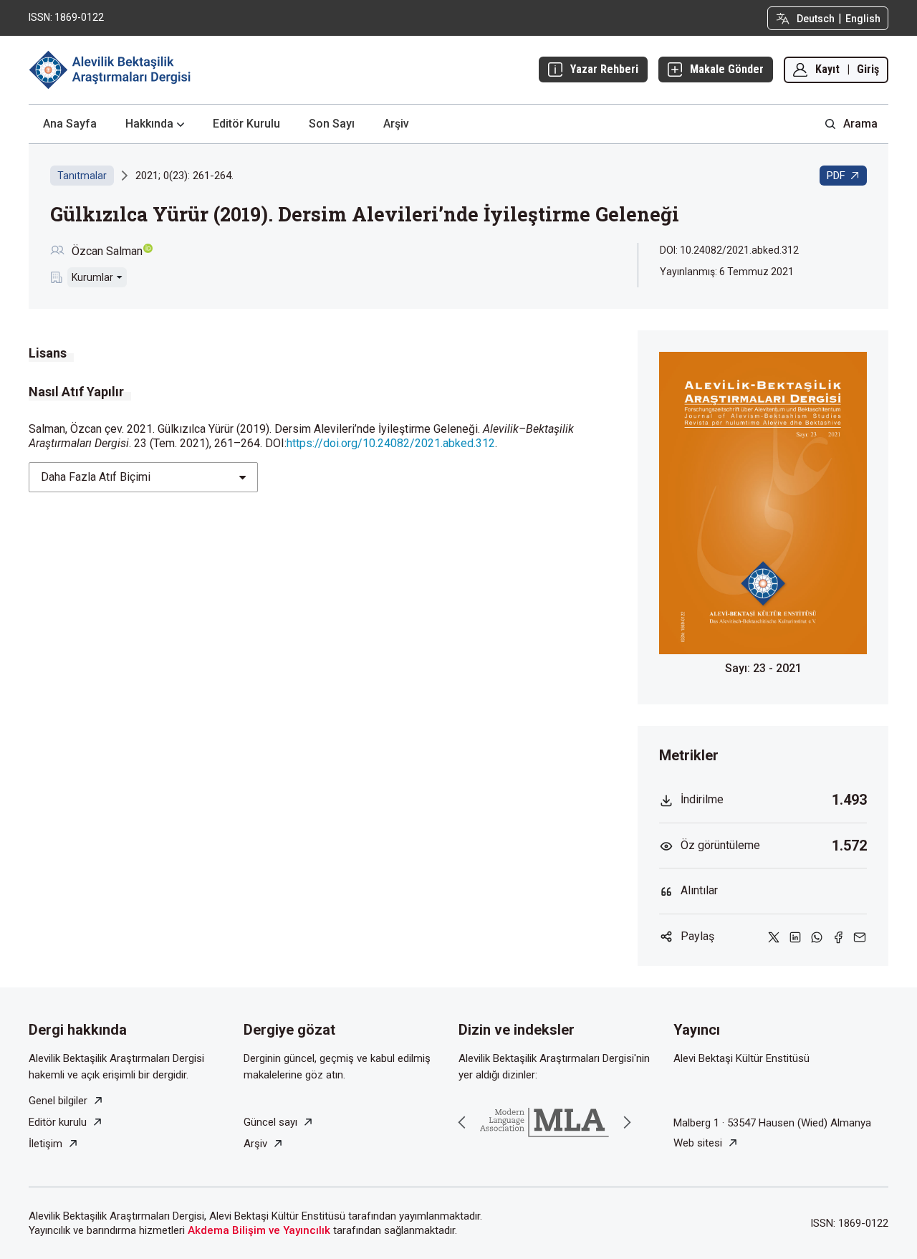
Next (627, 1122)
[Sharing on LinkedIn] (795, 937)
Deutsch (816, 18)
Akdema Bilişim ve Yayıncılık (259, 1230)
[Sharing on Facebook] (838, 937)
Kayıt (827, 69)
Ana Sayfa (70, 123)
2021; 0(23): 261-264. (184, 175)
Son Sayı (332, 123)
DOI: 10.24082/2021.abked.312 (729, 250)
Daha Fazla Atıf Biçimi (95, 477)
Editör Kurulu (246, 123)
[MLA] (544, 1122)
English (862, 18)
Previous (462, 1122)
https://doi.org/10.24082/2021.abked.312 (391, 443)
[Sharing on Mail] (860, 937)
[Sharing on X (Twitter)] (774, 937)
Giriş (868, 69)
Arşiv (396, 123)
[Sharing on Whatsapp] (817, 937)
